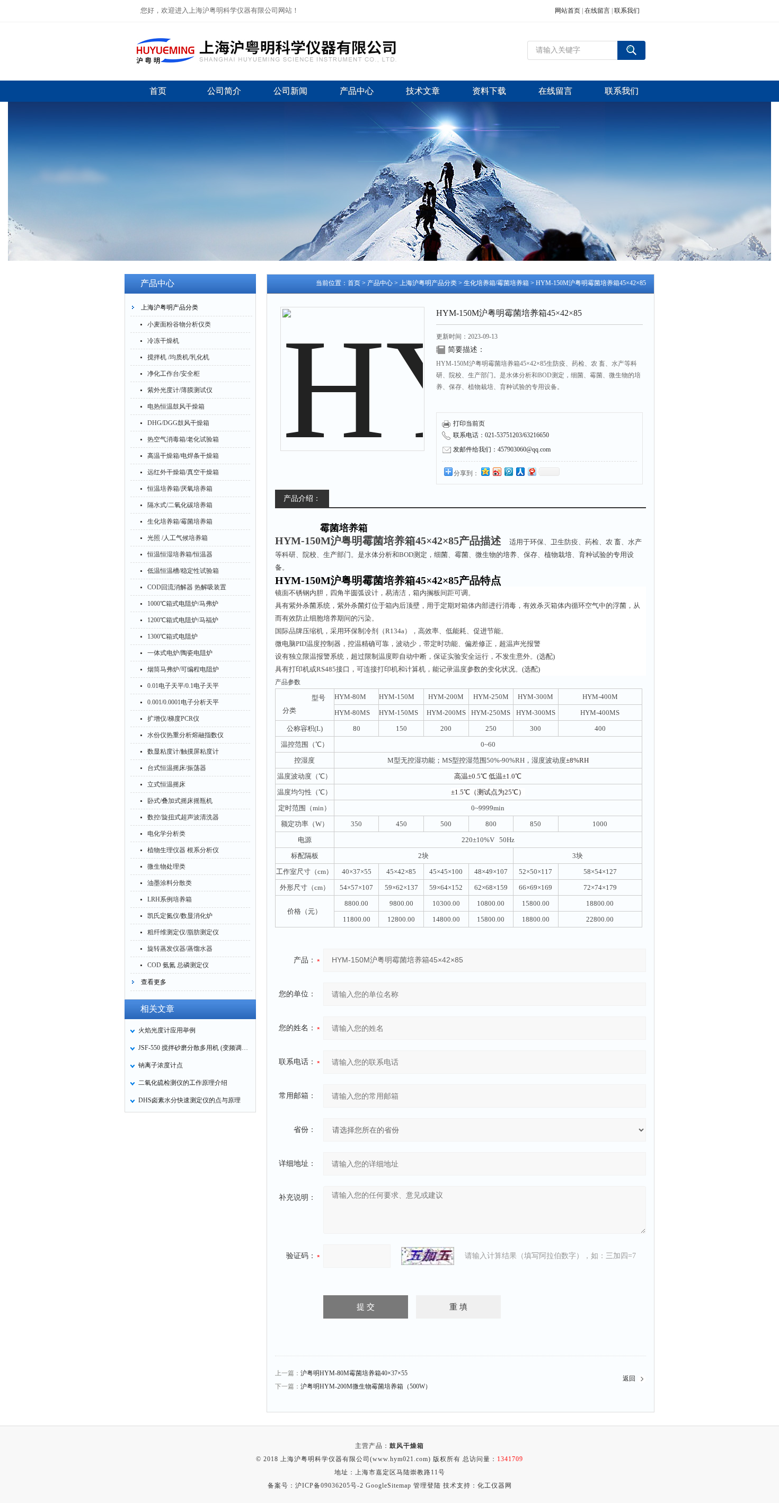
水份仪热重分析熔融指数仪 (185, 735)
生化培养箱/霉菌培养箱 (180, 521)
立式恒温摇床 (166, 784)
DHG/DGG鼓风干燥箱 (178, 423)
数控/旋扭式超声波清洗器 (183, 817)
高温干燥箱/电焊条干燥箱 (183, 455)
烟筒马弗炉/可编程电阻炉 (183, 669)
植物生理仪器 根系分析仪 (183, 850)
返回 (629, 1378)
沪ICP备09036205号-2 (329, 1485)
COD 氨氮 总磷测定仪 (178, 965)
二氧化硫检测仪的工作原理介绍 (182, 1082)
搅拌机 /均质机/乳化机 (178, 357)
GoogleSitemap (388, 1485)
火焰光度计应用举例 (167, 1030)
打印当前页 (469, 423)
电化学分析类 (166, 833)
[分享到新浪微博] (496, 471)
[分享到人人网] (520, 471)
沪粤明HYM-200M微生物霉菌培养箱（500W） (365, 1386)
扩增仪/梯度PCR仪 (173, 718)
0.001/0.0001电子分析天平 (183, 702)
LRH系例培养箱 (169, 899)
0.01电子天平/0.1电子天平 (183, 685)
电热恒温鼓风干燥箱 (176, 406)
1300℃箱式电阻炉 (172, 636)
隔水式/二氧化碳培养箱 (180, 505)
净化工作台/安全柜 (173, 373)
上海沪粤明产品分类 (169, 307)
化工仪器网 (494, 1485)
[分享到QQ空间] (485, 471)
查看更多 (153, 982)
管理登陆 (427, 1485)
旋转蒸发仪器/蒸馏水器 (180, 948)
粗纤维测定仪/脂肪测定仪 (183, 932)
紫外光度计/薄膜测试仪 (180, 390)
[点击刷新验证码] (427, 1256)
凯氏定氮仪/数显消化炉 (180, 916)
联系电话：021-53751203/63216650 (501, 435)
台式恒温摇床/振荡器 (176, 768)
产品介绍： (302, 498)
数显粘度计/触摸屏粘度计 (183, 751)
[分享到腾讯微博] (508, 471)
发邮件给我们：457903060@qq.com (502, 449)
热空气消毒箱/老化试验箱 (183, 439)
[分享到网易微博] (531, 471)
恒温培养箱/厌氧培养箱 (180, 488)
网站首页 (567, 10)
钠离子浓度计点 (160, 1065)
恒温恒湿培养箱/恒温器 (180, 554)
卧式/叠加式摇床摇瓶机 (180, 800)
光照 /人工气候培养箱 (177, 538)
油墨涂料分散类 (169, 883)
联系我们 (627, 10)
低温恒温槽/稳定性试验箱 (183, 570)
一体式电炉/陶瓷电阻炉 (180, 653)
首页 (354, 283)
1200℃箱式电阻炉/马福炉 (182, 620)
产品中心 (380, 283)
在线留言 (597, 10)
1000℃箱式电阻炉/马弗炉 (182, 603)
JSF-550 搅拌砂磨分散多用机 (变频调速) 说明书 (194, 1047)
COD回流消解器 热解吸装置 (186, 587)
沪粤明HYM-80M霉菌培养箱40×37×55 (354, 1373)
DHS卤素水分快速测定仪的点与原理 (189, 1100)
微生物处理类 (166, 866)
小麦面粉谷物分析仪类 (179, 324)
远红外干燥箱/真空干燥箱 (183, 472)
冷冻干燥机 (163, 340)
